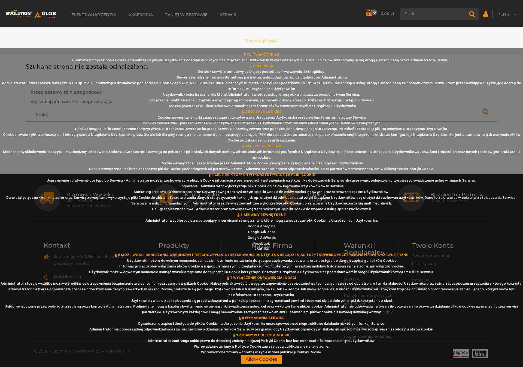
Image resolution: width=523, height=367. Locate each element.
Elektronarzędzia (93, 14)
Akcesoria (140, 14)
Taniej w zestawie (186, 14)
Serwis (228, 14)
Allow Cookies (261, 359)
